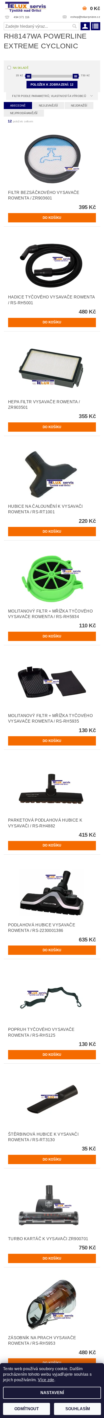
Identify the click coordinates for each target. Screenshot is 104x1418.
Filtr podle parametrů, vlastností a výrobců (49, 95)
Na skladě (21, 67)
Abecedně (18, 105)
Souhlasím (77, 1409)
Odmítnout (26, 1409)
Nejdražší (79, 105)
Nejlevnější (48, 105)
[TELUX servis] (26, 6)
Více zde (46, 1380)
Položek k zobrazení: (52, 84)
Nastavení (52, 1393)
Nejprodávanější (24, 113)
